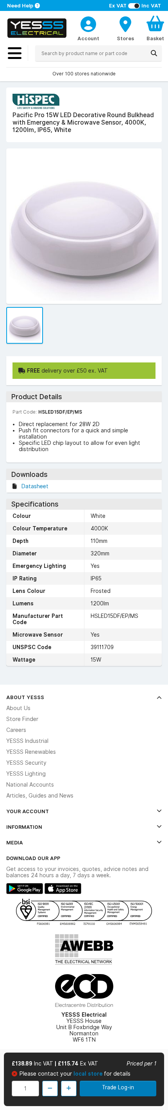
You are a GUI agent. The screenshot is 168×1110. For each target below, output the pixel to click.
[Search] (154, 53)
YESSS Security (26, 763)
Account (88, 38)
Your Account (27, 811)
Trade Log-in (118, 1087)
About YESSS (25, 697)
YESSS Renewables (31, 752)
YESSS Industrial (27, 741)
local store (88, 1074)
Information (24, 827)
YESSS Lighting (26, 774)
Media (14, 842)
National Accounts (30, 785)
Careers (16, 730)
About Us (18, 708)
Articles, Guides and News (39, 795)
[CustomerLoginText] (88, 23)
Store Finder (22, 719)
